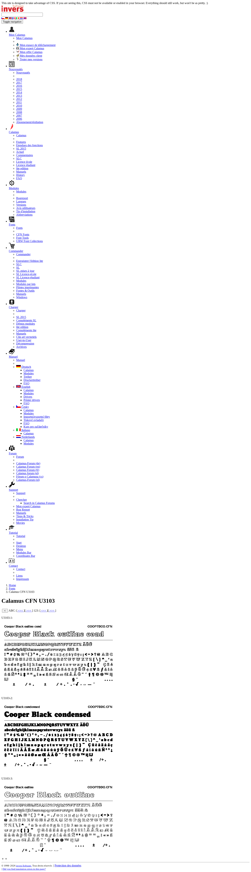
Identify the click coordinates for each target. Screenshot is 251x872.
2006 (19, 118)
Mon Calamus (24, 38)
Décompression (25, 343)
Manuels (21, 171)
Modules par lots (25, 284)
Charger (21, 310)
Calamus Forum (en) (28, 466)
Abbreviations (24, 214)
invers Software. (24, 865)
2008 (19, 112)
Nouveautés (23, 72)
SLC (19, 158)
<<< (20, 610)
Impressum (22, 579)
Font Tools (22, 237)
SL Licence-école (26, 274)
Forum (20, 456)
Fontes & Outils (25, 290)
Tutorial (20, 536)
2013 (19, 95)
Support (20, 493)
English (25, 386)
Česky (25, 406)
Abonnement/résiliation (29, 122)
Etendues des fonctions (29, 145)
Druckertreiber (32, 380)
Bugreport (22, 198)
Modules (21, 191)
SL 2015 (21, 148)
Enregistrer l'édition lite (29, 260)
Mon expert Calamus (31, 48)
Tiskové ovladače (34, 420)
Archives (21, 346)
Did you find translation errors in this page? (24, 869)
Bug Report (23, 509)
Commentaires (24, 155)
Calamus (21, 135)
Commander (23, 254)
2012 (19, 99)
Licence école (24, 161)
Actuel (20, 151)
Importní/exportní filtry (37, 416)
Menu (19, 549)
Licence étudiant (25, 165)
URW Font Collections (29, 241)
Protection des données (68, 865)
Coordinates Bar (25, 555)
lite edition (22, 168)
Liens (19, 575)
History (20, 175)
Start (18, 542)
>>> (29, 610)
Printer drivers (32, 400)
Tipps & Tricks (24, 516)
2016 (19, 85)
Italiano (25, 430)
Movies (20, 522)
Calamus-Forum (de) (28, 463)
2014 (19, 92)
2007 (19, 115)
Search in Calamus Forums (39, 503)
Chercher (21, 499)
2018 (19, 79)
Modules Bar (23, 552)
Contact (20, 569)
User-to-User (23, 340)
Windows (21, 297)
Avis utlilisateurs (25, 208)
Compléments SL (26, 320)
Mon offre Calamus (30, 52)
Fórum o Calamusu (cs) (29, 476)
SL (18, 267)
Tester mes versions (30, 59)
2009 (19, 108)
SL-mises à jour (25, 270)
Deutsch (26, 366)
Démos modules (25, 323)
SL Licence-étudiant (28, 277)
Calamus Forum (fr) (27, 470)
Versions (21, 204)
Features (21, 142)
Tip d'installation (25, 211)
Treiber (28, 376)
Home (12, 585)
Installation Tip (24, 519)
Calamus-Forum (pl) (28, 479)
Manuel (20, 360)
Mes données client (30, 55)
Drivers (28, 396)
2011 (19, 102)
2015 (19, 89)
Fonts (19, 227)
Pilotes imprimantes (27, 287)
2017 (19, 82)
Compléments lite (26, 330)
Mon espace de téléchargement (37, 45)
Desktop (21, 546)
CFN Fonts (22, 234)
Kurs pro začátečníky (36, 426)
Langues (21, 201)
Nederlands (28, 436)
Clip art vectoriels (26, 336)
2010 (19, 105)
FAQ (19, 178)
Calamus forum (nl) (27, 473)
